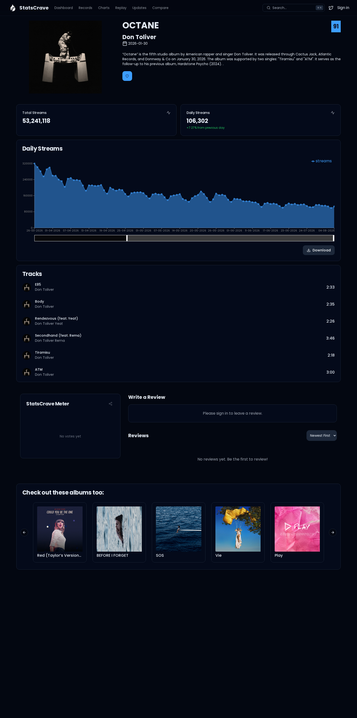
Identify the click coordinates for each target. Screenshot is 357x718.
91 (336, 26)
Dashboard (63, 7)
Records (85, 7)
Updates (139, 7)
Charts (104, 7)
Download (322, 250)
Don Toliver (139, 37)
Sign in (343, 7)
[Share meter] (110, 404)
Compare (160, 7)
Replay (121, 7)
